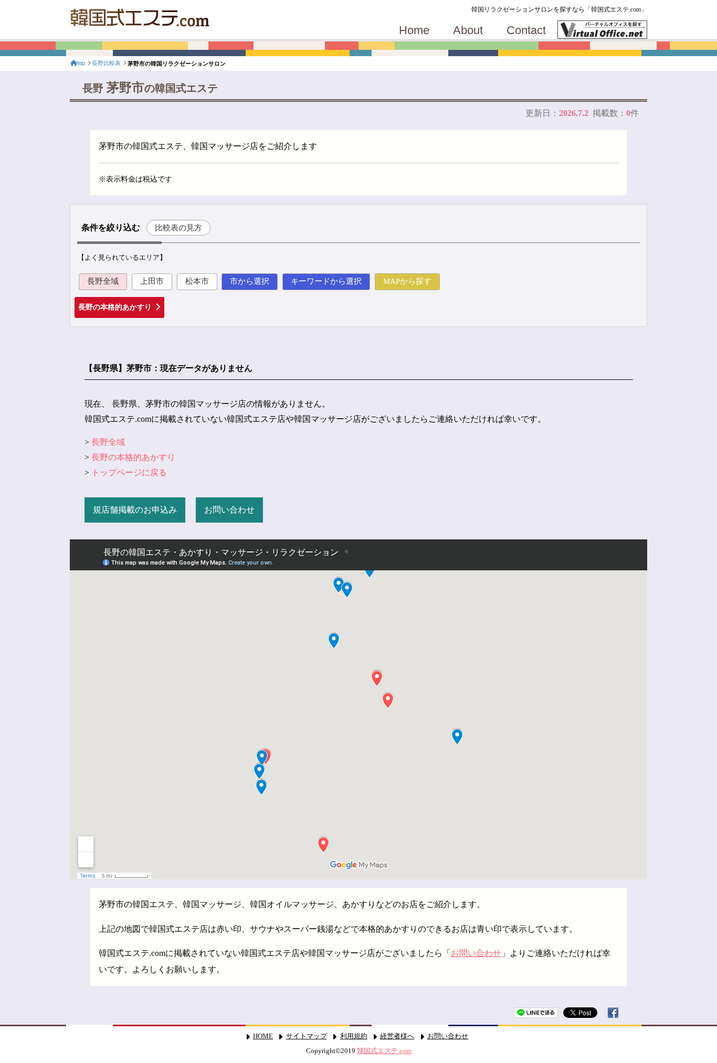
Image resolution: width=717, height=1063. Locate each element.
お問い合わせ (229, 509)
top (81, 62)
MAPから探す (407, 281)
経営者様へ (397, 1036)
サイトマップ (306, 1036)
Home (414, 30)
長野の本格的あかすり (115, 307)
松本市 (197, 281)
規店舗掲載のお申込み (135, 509)
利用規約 (353, 1036)
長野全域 (103, 281)
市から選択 (249, 281)
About (468, 30)
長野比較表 (106, 62)
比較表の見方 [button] (178, 227)
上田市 (152, 281)
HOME (263, 1036)
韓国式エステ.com (384, 1051)
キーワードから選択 (326, 281)
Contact (526, 30)
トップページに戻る (129, 472)
